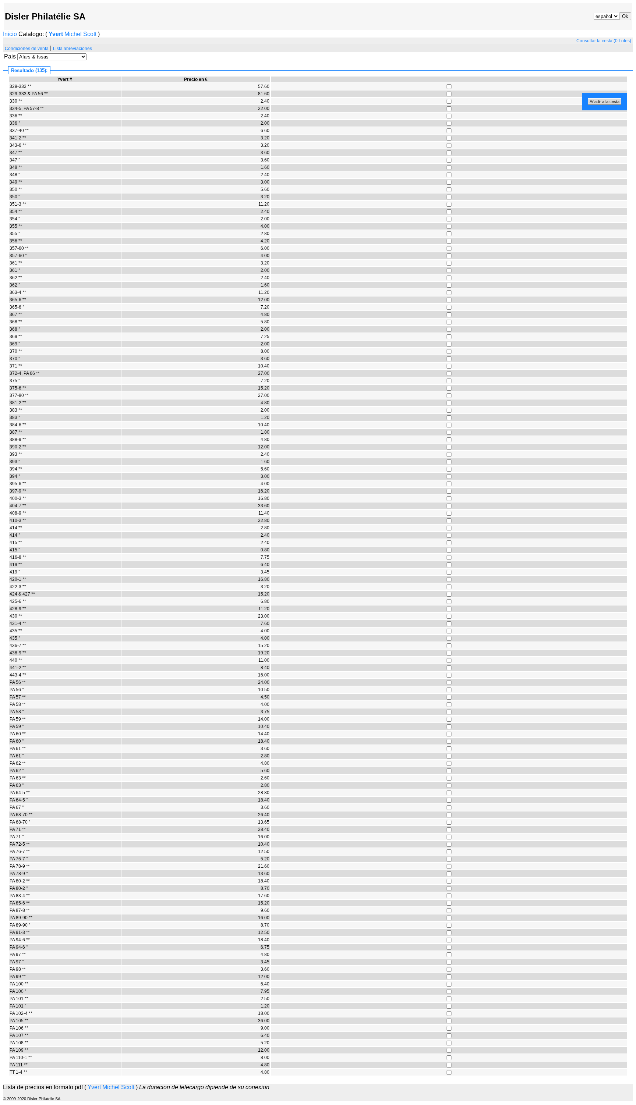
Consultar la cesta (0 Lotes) (603, 40)
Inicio (10, 34)
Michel (73, 34)
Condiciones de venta (27, 48)
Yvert (56, 34)
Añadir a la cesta (604, 101)
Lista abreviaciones (72, 48)
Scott (89, 34)
